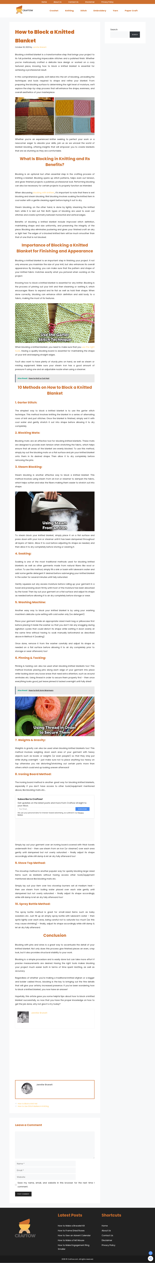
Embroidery (99, 10)
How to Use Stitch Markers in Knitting (33, 1106)
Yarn (115, 10)
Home (44, 2)
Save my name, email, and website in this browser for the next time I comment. (56, 1184)
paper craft (131, 10)
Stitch (83, 10)
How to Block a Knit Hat (27, 1103)
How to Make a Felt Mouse (71, 1240)
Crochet (54, 10)
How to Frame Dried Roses (71, 1230)
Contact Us (73, 2)
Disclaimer (90, 2)
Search (114, 29)
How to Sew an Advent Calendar (74, 1235)
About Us (58, 2)
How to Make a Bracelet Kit (71, 1225)
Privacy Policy (107, 2)
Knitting (69, 10)
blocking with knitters (43, 192)
